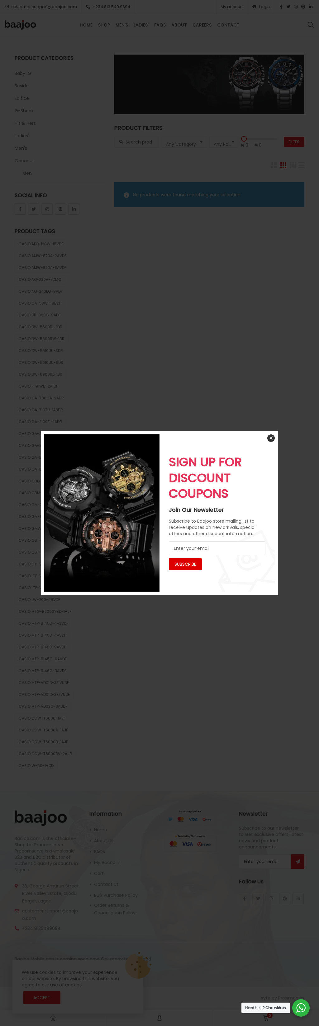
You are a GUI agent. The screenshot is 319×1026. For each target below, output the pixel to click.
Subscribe (185, 564)
